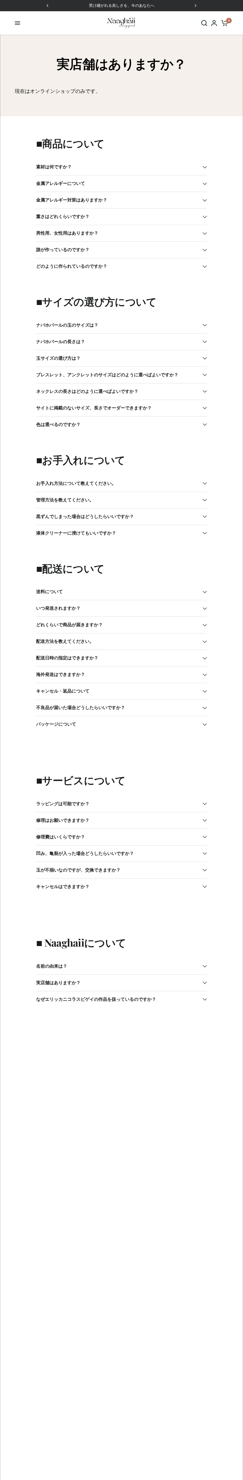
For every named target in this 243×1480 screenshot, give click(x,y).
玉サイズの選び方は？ (58, 358)
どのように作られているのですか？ (71, 266)
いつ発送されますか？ (58, 608)
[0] (223, 23)
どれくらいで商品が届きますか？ (69, 625)
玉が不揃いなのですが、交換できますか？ (78, 870)
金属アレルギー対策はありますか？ (71, 200)
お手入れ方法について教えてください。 (76, 483)
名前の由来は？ (51, 966)
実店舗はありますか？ (58, 983)
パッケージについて (56, 724)
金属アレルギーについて (60, 183)
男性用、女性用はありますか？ (67, 233)
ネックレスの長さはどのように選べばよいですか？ (87, 391)
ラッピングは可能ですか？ (62, 804)
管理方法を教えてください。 (65, 500)
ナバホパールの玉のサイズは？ (67, 325)
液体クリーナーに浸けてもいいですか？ (76, 533)
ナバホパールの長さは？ (60, 342)
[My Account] (214, 23)
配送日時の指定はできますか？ (67, 658)
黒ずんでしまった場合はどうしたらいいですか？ (85, 517)
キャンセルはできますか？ (62, 887)
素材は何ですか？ (54, 167)
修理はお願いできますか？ (62, 820)
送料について (49, 592)
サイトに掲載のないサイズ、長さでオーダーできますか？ (94, 408)
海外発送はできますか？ (60, 675)
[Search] (204, 23)
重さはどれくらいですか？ (62, 217)
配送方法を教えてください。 (65, 641)
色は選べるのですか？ (58, 425)
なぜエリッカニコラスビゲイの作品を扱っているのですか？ (96, 999)
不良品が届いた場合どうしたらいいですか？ (80, 708)
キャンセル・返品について (62, 691)
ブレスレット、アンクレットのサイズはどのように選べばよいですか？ (107, 375)
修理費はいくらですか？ (60, 837)
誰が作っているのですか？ (62, 250)
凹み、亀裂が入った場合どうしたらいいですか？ (85, 853)
